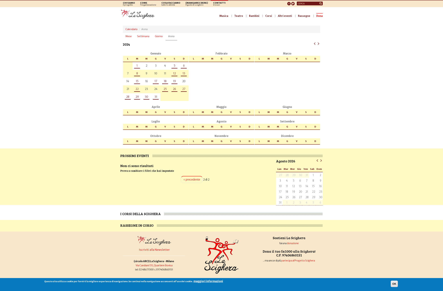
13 (184, 73)
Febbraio (222, 53)
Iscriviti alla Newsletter (154, 249)
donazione (293, 243)
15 (137, 81)
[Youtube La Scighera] (293, 2)
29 (137, 96)
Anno (172, 38)
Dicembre (287, 136)
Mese (128, 36)
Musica (223, 15)
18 (165, 81)
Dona (319, 15)
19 (174, 81)
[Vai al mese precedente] (317, 160)
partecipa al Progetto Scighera (298, 260)
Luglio (156, 121)
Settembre (287, 121)
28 (127, 96)
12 (174, 73)
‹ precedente (191, 179)
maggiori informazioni (208, 281)
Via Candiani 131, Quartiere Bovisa (154, 265)
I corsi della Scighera (140, 213)
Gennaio (155, 53)
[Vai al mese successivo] (321, 160)
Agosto (222, 121)
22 (137, 89)
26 (174, 89)
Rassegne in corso (136, 225)
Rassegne (304, 15)
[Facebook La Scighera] (289, 2)
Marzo (287, 53)
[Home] (138, 14)
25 (165, 89)
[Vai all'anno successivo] (318, 43)
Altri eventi (285, 15)
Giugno (287, 107)
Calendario (131, 29)
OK (394, 283)
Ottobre (155, 136)
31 (156, 96)
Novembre (221, 136)
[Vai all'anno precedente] (315, 43)
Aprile (156, 107)
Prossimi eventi (134, 155)
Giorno (159, 36)
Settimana (143, 36)
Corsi (268, 15)
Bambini (254, 15)
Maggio (221, 107)
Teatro (238, 15)
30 (146, 96)
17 (156, 81)
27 (183, 89)
